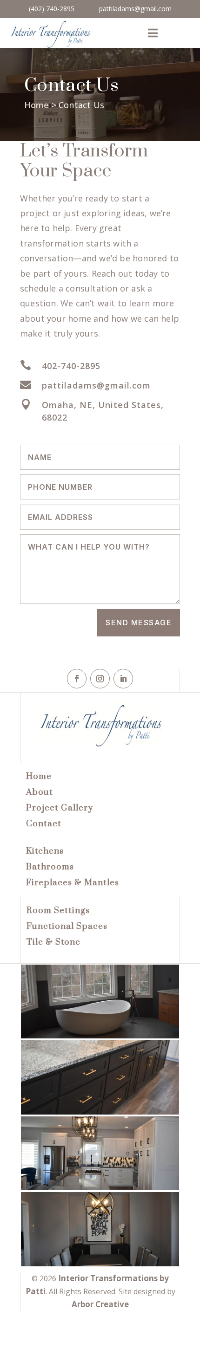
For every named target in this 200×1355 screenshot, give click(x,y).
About (39, 792)
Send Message (139, 622)
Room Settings (58, 910)
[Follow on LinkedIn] (123, 678)
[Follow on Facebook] (77, 678)
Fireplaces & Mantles (72, 882)
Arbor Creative (100, 1304)
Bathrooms (50, 867)
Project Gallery (59, 808)
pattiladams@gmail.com (135, 8)
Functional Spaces (67, 926)
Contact (43, 823)
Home (36, 104)
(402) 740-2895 (51, 8)
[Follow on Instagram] (100, 678)
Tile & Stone (53, 942)
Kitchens (45, 851)
